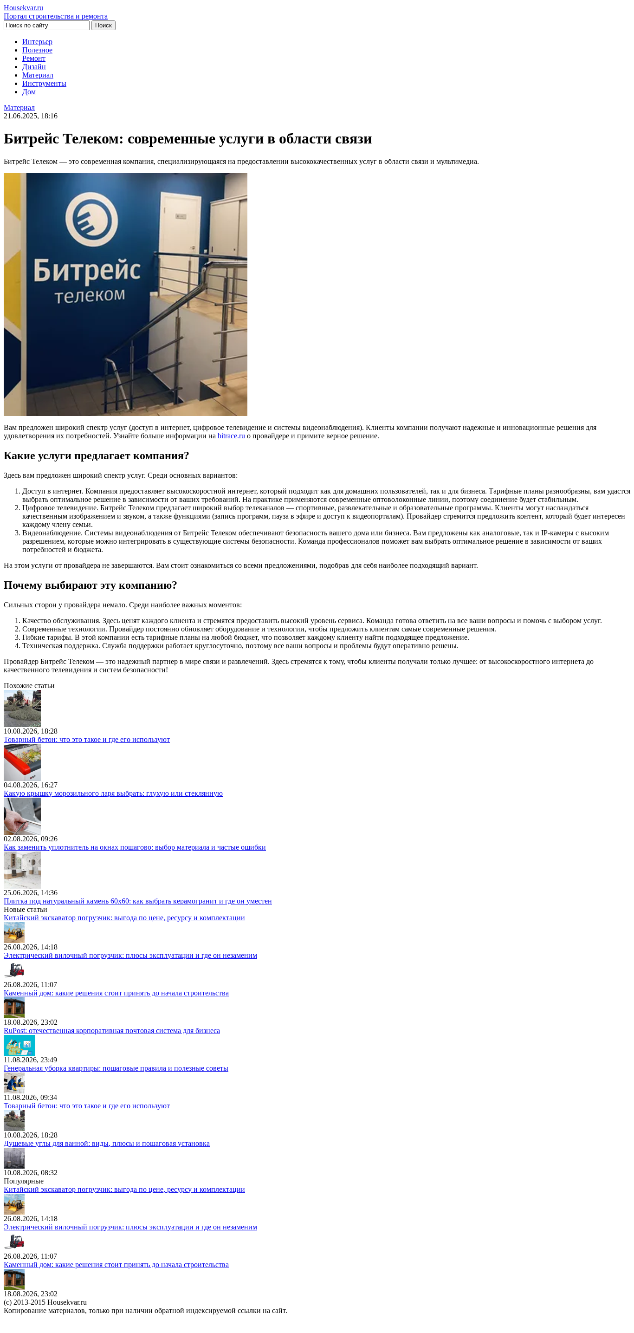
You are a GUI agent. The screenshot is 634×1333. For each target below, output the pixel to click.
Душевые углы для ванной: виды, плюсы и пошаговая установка (107, 1143)
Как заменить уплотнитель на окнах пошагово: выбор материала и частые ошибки (135, 847)
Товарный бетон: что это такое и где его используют (87, 739)
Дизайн (34, 67)
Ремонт (33, 58)
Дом (29, 92)
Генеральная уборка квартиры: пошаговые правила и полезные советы (116, 1068)
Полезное (37, 50)
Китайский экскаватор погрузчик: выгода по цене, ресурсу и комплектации (124, 918)
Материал (37, 75)
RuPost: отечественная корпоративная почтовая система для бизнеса (112, 1030)
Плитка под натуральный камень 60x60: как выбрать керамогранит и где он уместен (138, 901)
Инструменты (44, 83)
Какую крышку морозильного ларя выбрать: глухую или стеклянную (113, 793)
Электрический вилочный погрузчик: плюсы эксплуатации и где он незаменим (130, 955)
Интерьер (37, 42)
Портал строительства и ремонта (56, 12)
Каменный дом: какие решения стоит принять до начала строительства (116, 993)
